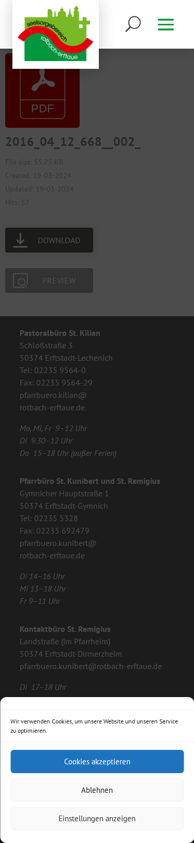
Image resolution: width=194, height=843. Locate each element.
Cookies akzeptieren (97, 761)
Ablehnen (97, 790)
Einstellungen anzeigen (97, 818)
